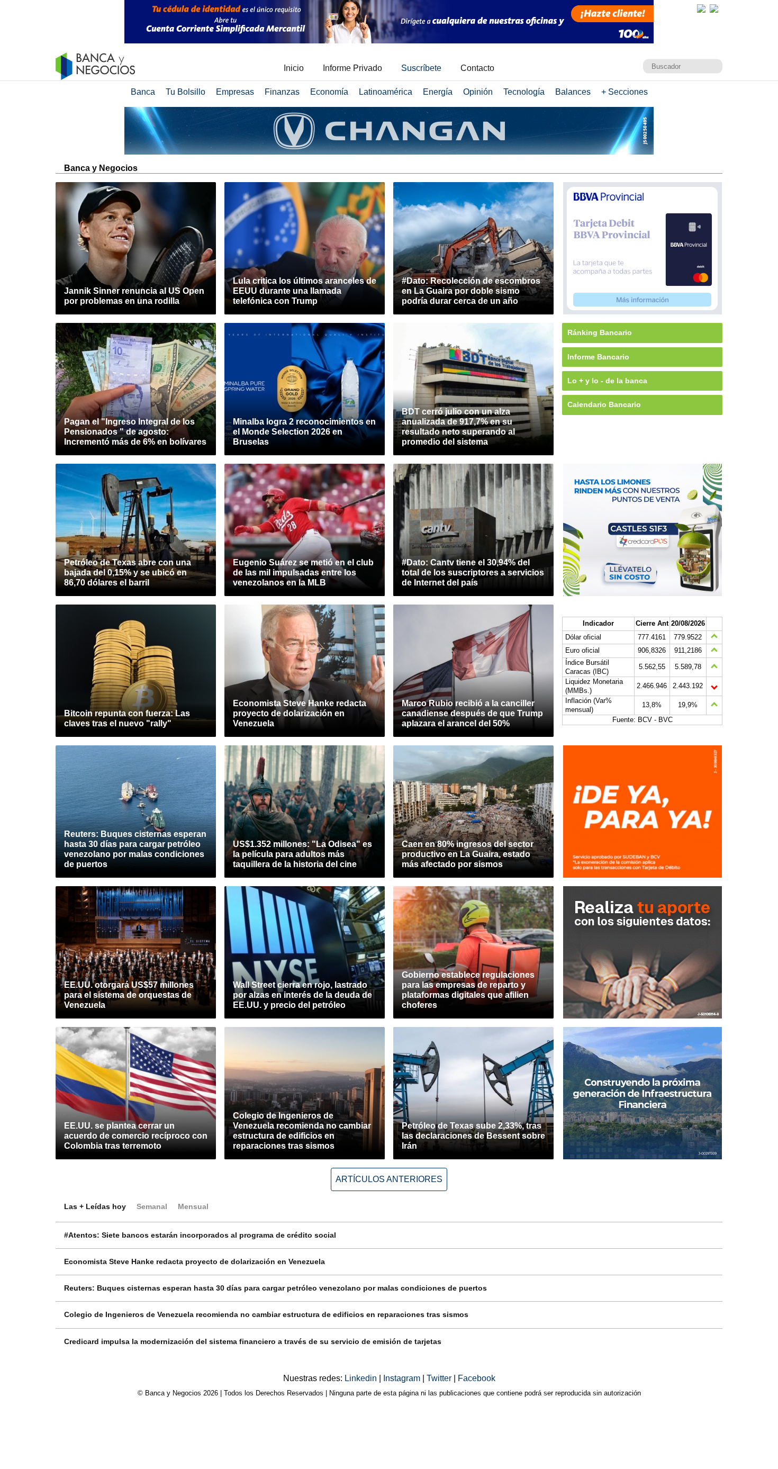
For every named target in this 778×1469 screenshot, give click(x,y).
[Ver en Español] (714, 8)
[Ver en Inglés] (701, 8)
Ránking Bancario (599, 332)
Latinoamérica (385, 91)
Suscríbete (421, 68)
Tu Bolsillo (185, 91)
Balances (573, 91)
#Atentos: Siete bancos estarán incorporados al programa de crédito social (200, 1235)
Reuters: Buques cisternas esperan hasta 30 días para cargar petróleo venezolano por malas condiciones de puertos (275, 1288)
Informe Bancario (598, 357)
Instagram (402, 1378)
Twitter (440, 1378)
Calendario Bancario (604, 404)
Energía (438, 91)
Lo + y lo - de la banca (607, 380)
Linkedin (362, 1378)
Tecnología (524, 91)
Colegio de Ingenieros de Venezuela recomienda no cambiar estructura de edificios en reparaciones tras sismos (266, 1314)
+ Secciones (624, 91)
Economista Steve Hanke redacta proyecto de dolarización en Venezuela (194, 1261)
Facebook (476, 1378)
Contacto (477, 68)
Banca (143, 91)
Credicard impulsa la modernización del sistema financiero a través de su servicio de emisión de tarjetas (252, 1341)
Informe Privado (352, 68)
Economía (329, 91)
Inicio (294, 68)
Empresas (235, 91)
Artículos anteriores (389, 1179)
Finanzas (282, 91)
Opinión (478, 91)
